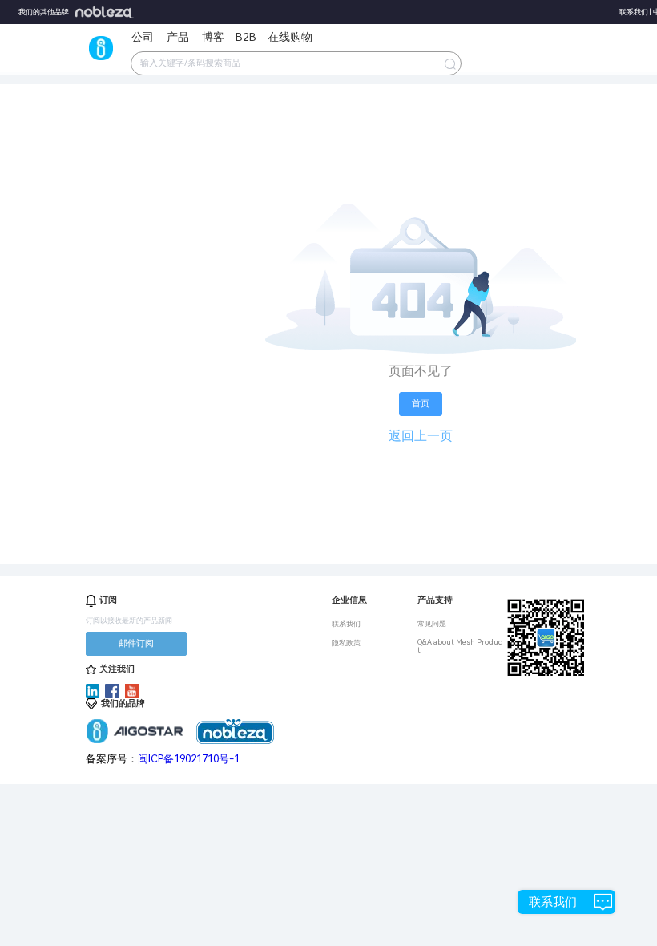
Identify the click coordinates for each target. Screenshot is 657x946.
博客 (213, 36)
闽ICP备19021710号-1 (189, 759)
